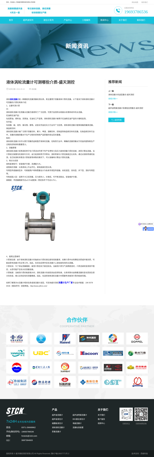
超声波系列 (28, 20)
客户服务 (101, 419)
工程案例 (86, 20)
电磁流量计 (77, 423)
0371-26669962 (28, 427)
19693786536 (136, 11)
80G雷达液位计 (79, 419)
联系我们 (144, 2)
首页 (11, 20)
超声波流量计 (57, 415)
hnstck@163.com (29, 436)
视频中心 (101, 423)
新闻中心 (104, 20)
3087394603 (27, 440)
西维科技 (144, 454)
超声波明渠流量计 (80, 415)
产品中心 (68, 20)
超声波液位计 (57, 419)
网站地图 (135, 2)
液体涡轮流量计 (58, 427)
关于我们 (123, 20)
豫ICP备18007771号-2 (60, 454)
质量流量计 (56, 432)
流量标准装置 (78, 427)
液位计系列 (48, 20)
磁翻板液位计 (57, 423)
